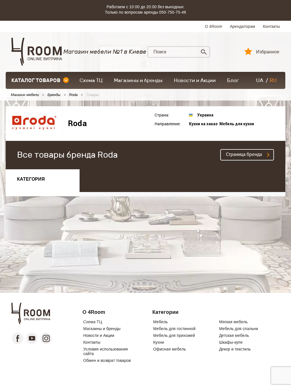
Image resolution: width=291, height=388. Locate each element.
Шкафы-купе (231, 342)
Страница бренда (244, 154)
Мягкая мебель (233, 322)
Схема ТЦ (91, 80)
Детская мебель (234, 335)
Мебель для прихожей (174, 335)
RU (273, 80)
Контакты (271, 26)
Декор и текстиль (235, 349)
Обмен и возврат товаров (107, 360)
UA (259, 80)
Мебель (160, 322)
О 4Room (213, 26)
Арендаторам (242, 26)
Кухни (158, 342)
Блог (233, 80)
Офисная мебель (169, 349)
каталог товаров (35, 80)
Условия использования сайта (105, 351)
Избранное (267, 52)
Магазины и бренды (138, 80)
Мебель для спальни (238, 328)
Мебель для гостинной (174, 328)
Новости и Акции (195, 80)
